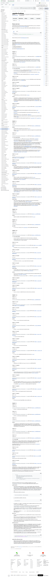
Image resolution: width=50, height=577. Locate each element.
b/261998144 (27, 168)
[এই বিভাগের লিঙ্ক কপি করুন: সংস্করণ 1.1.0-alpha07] (20, 338)
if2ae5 (28, 270)
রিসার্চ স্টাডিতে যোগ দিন (45, 565)
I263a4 (26, 201)
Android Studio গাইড (39, 561)
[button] (5, 10)
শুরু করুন (46, 8)
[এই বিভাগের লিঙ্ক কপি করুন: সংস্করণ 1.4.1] (17, 53)
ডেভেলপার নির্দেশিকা (39, 562)
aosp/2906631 (32, 74)
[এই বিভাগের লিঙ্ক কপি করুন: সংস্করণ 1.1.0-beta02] (20, 322)
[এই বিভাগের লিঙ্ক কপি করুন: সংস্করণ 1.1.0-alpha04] (20, 365)
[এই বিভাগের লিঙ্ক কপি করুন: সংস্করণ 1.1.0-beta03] (20, 313)
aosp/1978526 (20, 274)
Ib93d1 (39, 382)
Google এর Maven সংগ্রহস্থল (23, 26)
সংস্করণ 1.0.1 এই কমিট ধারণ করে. (36, 431)
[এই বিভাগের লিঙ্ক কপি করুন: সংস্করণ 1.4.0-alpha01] (20, 103)
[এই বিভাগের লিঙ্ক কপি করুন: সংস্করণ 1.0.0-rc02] (19, 447)
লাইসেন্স (15, 575)
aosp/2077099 (35, 275)
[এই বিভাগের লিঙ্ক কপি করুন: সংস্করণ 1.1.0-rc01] (19, 301)
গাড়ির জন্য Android (26, 564)
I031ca (39, 72)
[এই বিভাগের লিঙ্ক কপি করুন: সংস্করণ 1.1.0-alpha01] (20, 393)
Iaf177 (29, 128)
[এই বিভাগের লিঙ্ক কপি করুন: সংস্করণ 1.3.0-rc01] (19, 154)
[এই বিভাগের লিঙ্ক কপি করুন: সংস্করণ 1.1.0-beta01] (19, 331)
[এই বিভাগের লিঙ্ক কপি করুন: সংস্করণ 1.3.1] (17, 122)
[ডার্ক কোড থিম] (40, 32)
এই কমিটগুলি (37, 56)
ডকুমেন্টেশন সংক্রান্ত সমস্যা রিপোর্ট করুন (46, 563)
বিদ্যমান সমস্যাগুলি (17, 44)
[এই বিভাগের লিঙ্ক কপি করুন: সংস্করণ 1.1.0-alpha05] (20, 356)
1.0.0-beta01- (37, 444)
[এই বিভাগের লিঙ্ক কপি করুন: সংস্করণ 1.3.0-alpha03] (20, 170)
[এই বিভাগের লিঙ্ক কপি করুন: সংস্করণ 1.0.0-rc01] (19, 453)
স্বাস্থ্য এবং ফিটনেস (19, 563)
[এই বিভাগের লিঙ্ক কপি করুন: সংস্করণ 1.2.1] (17, 221)
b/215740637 (31, 270)
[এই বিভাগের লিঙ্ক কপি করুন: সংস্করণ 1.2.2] (18, 209)
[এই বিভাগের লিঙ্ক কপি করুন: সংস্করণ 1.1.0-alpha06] (20, 347)
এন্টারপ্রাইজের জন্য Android (13, 563)
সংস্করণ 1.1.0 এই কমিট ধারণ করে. (36, 299)
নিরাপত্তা (11, 564)
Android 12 (31, 566)
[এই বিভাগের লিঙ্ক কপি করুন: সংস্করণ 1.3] (17, 121)
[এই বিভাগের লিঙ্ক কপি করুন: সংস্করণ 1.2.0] (18, 230)
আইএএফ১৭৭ (29, 114)
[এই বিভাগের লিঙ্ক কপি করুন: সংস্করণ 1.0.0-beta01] (20, 460)
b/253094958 (15, 206)
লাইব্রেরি (13, 4)
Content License (20, 546)
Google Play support (45, 564)
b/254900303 (25, 227)
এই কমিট (37, 67)
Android (12, 561)
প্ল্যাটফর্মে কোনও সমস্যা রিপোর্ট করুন (45, 561)
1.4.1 (19, 20)
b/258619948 (23, 179)
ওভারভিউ (2, 4)
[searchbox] (5, 7)
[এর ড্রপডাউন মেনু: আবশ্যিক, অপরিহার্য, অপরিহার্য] (15, 1)
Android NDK (38, 566)
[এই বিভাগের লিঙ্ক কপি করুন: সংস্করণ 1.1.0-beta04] (20, 307)
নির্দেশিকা (6, 4)
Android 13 (31, 565)
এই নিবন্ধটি (36, 100)
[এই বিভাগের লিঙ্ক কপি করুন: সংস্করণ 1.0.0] (17, 435)
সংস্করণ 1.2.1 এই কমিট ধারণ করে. (36, 224)
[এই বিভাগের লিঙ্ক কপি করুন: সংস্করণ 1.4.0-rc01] (19, 76)
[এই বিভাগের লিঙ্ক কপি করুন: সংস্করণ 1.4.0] (17, 64)
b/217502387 (24, 274)
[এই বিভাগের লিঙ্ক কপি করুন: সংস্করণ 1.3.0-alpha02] (20, 181)
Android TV (25, 565)
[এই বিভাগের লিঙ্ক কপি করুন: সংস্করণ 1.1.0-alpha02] (20, 386)
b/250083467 (36, 205)
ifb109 (37, 110)
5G (17, 566)
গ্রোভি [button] (13, 31)
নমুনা (9, 4)
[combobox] (28, 1)
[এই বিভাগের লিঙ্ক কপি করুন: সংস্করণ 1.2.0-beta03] (20, 249)
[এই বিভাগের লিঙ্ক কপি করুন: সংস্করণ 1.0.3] (17, 411)
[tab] (13, 31)
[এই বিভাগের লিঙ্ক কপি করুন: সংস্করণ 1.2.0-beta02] (20, 255)
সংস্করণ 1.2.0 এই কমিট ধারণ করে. (36, 235)
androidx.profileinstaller (15, 15)
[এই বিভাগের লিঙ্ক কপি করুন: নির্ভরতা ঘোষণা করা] (20, 24)
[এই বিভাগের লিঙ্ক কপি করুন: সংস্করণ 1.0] (17, 403)
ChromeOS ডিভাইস (26, 563)
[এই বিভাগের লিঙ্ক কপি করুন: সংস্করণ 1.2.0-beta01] (20, 263)
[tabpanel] (27, 34)
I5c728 (20, 179)
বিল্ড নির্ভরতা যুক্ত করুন (24, 37)
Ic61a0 (34, 177)
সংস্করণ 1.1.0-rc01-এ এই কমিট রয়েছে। (19, 305)
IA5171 (15, 191)
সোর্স (11, 565)
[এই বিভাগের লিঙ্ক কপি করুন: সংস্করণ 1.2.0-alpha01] (20, 285)
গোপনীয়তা (18, 565)
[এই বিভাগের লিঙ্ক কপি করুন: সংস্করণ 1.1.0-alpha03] (20, 375)
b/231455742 (18, 191)
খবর (11, 566)
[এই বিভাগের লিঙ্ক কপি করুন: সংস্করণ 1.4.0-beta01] (20, 82)
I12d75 (33, 354)
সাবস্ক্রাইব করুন (40, 575)
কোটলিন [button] (17, 31)
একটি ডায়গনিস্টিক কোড (27, 146)
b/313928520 (15, 111)
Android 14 (31, 564)
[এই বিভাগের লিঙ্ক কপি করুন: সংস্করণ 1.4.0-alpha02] (20, 88)
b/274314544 (15, 113)
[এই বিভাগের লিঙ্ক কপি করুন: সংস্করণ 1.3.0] (17, 133)
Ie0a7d (33, 205)
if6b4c (41, 100)
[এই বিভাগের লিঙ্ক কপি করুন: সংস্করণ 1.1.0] (18, 295)
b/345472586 (15, 101)
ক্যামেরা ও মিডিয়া (19, 564)
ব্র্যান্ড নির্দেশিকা (18, 575)
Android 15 (31, 563)
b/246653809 (29, 201)
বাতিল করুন (41, 8)
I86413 (24, 168)
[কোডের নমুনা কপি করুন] (41, 32)
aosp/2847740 (37, 74)
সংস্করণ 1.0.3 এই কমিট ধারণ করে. (36, 414)
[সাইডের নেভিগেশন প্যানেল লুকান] (9, 575)
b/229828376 (39, 275)
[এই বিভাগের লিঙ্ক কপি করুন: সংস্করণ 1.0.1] (17, 428)
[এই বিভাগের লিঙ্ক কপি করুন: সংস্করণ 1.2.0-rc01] (19, 242)
